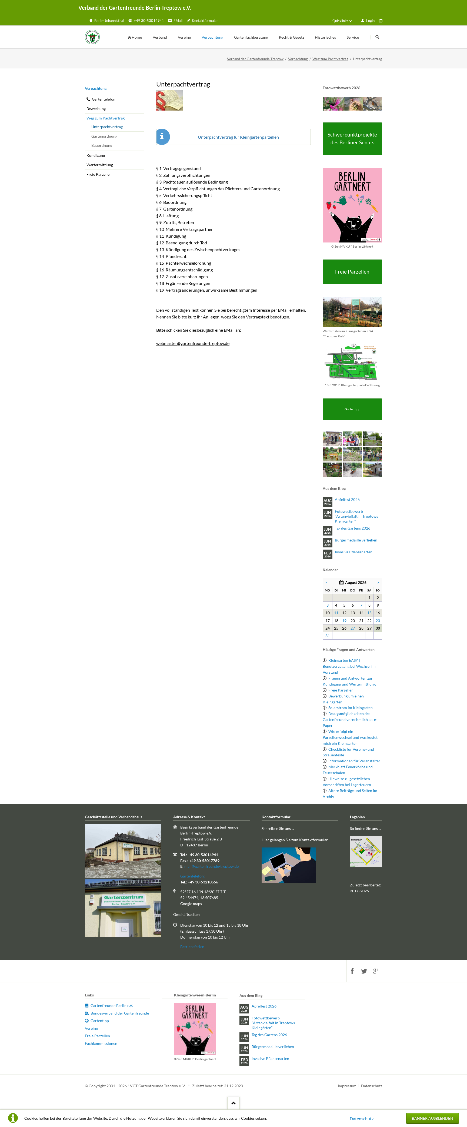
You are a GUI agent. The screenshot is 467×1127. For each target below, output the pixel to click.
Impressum (347, 1085)
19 (344, 620)
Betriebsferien (192, 946)
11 (336, 612)
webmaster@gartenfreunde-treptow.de (192, 343)
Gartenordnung (104, 136)
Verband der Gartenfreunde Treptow (255, 59)
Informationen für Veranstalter (354, 761)
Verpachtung (298, 59)
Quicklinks (340, 21)
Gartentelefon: (192, 876)
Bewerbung (96, 108)
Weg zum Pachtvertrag (330, 59)
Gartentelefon (103, 99)
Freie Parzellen (99, 174)
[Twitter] (364, 971)
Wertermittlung (99, 164)
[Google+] (376, 971)
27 (353, 628)
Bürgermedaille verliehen (356, 540)
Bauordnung (101, 145)
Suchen (377, 37)
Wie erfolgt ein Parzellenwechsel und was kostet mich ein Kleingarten (350, 737)
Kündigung (95, 155)
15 (369, 612)
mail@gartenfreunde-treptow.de (211, 866)
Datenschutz (361, 1118)
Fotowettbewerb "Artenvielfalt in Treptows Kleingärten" (356, 516)
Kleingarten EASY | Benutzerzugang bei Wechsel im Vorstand (349, 666)
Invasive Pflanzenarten (353, 552)
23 (378, 620)
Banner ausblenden (432, 1118)
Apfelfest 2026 (347, 499)
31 (327, 635)
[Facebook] (352, 971)
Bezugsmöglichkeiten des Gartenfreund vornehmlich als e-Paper (350, 719)
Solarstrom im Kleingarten (350, 707)
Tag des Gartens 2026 (352, 528)
